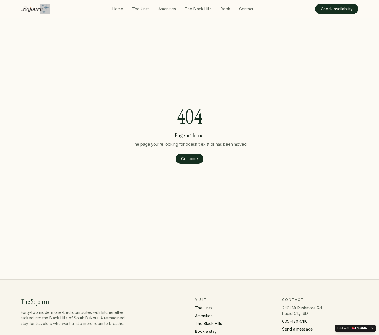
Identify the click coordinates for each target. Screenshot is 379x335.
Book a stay (206, 331)
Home (117, 8)
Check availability (337, 8)
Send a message (297, 329)
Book (225, 8)
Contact (246, 8)
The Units (141, 8)
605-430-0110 (295, 321)
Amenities (167, 8)
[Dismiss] (372, 328)
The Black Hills (198, 8)
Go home (189, 158)
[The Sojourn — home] (35, 9)
